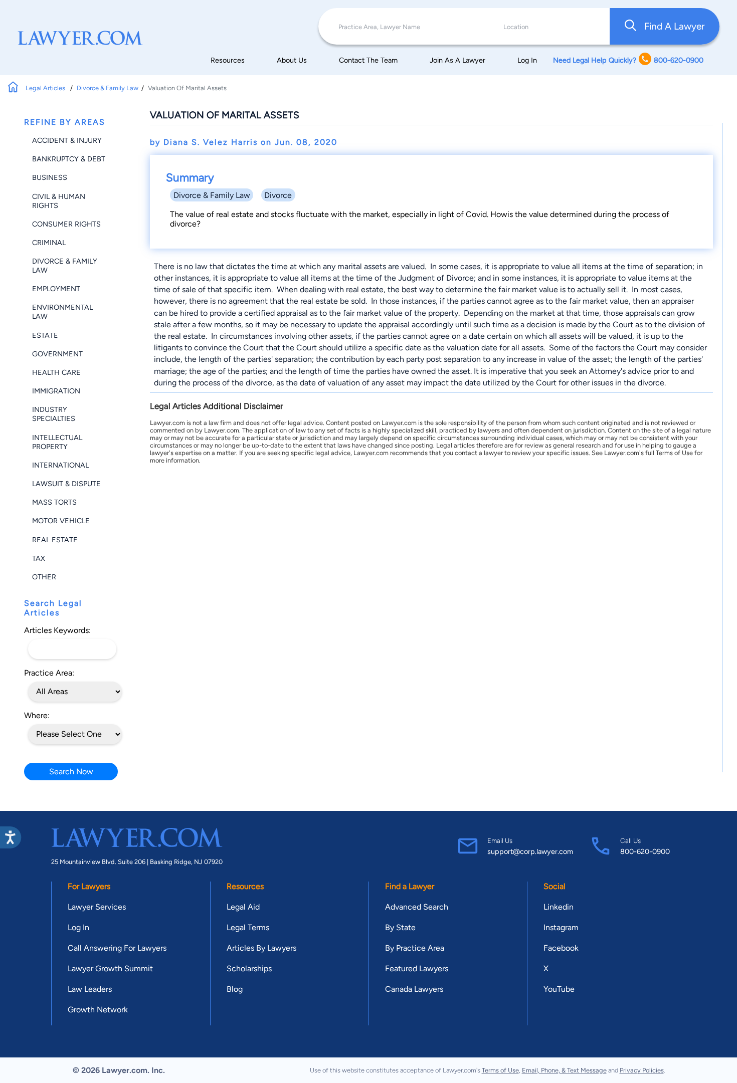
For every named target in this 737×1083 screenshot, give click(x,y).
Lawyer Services (97, 907)
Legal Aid (243, 907)
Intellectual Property (57, 442)
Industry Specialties (53, 414)
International (60, 465)
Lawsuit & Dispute (66, 483)
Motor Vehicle (61, 520)
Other (44, 576)
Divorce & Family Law (107, 88)
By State (400, 927)
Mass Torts (54, 502)
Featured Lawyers (416, 968)
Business (49, 177)
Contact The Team (368, 60)
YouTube (559, 989)
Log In (527, 60)
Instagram (561, 927)
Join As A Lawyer (457, 60)
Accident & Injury (67, 140)
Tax (38, 558)
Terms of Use (500, 1070)
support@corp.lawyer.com (530, 851)
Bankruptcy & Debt (68, 158)
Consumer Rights (66, 224)
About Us (292, 60)
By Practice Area (414, 948)
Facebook (561, 948)
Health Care (56, 372)
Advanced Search (416, 907)
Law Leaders (90, 989)
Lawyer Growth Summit (110, 968)
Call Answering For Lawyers (117, 948)
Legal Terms (248, 927)
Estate (45, 335)
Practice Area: (49, 673)
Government (57, 353)
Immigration (56, 390)
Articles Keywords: (57, 630)
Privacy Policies (642, 1070)
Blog (235, 989)
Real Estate (55, 539)
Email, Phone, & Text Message (564, 1070)
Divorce (278, 195)
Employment (56, 288)
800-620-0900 (645, 851)
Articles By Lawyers (261, 948)
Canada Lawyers (414, 989)
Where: (37, 715)
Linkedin (558, 907)
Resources (228, 60)
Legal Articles (46, 88)
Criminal (49, 242)
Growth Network (98, 1009)
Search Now (71, 771)
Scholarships (249, 968)
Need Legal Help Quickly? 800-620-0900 (628, 60)
